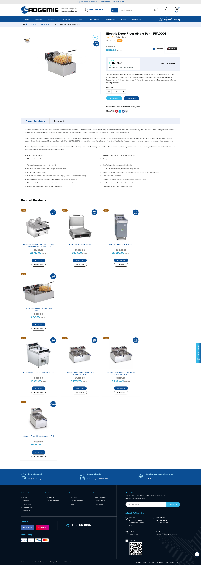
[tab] (35, 121)
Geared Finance (100, 501)
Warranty (151, 562)
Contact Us (136, 19)
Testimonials (110, 19)
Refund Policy (175, 562)
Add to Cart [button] (80, 260)
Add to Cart (114, 98)
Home (26, 19)
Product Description (35, 121)
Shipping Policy (162, 562)
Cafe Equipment (45, 24)
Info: (108, 107)
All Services (50, 497)
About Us (38, 19)
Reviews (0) (59, 121)
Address (132, 517)
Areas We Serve (28, 507)
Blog (72, 504)
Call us (132, 531)
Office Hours (161, 517)
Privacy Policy (141, 562)
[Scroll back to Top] (197, 554)
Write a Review (121, 37)
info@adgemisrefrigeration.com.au (39, 479)
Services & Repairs (53, 501)
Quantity (109, 87)
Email (158, 531)
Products (33, 24)
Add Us (132, 540)
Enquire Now (131, 98)
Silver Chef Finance (101, 497)
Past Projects (94, 19)
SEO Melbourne (69, 562)
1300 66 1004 (118, 2)
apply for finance (168, 63)
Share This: (110, 111)
